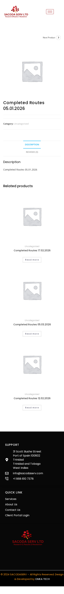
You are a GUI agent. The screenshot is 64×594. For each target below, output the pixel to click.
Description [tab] (32, 144)
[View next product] (58, 37)
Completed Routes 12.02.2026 (32, 398)
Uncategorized (21, 123)
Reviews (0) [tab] (32, 152)
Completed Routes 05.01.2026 (20, 169)
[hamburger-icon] (50, 11)
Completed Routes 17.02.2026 (32, 250)
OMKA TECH (42, 579)
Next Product (49, 37)
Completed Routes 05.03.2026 (32, 324)
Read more (32, 259)
